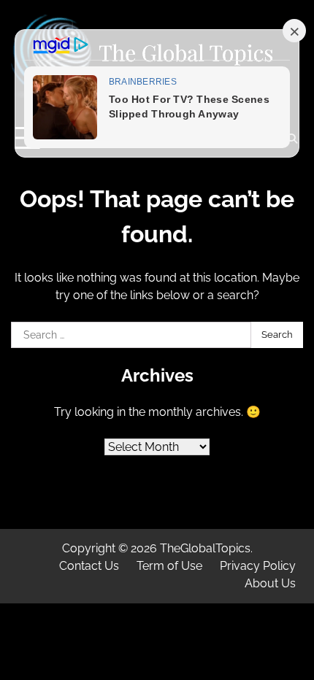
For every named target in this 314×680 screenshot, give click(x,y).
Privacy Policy (258, 566)
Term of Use (169, 566)
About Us (270, 583)
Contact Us (89, 566)
